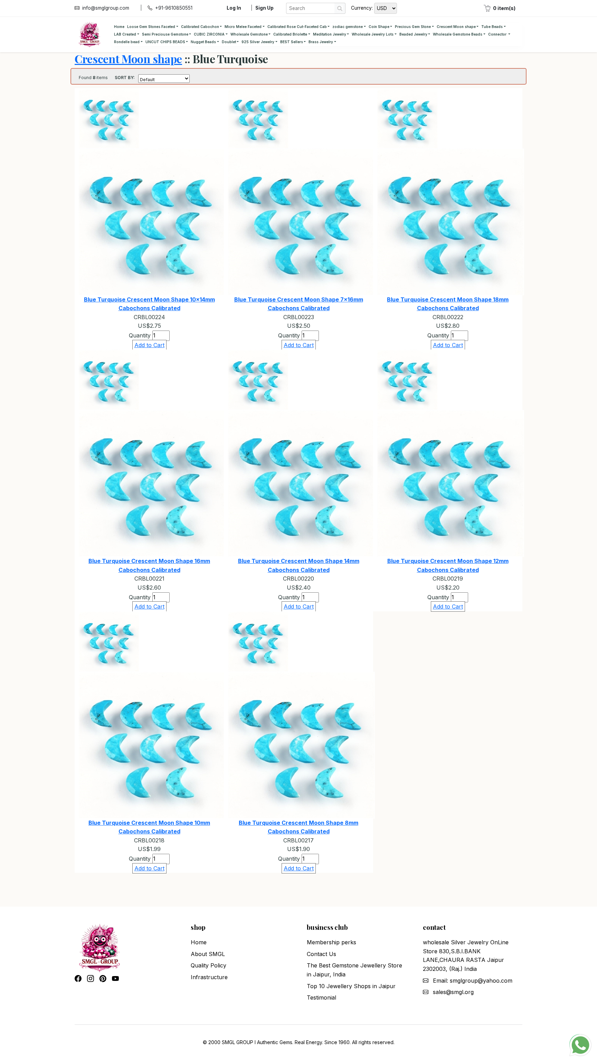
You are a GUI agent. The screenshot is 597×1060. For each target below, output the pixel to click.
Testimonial (321, 997)
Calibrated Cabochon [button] (200, 27)
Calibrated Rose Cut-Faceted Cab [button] (297, 27)
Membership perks (331, 942)
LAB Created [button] (125, 34)
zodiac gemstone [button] (347, 27)
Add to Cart (149, 345)
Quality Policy (208, 965)
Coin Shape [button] (379, 27)
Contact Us (321, 954)
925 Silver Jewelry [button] (257, 42)
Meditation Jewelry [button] (329, 34)
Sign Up (264, 8)
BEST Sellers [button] (291, 42)
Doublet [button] (229, 42)
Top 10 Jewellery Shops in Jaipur (351, 986)
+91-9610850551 (173, 8)
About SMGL (208, 954)
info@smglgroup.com (105, 8)
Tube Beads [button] (492, 27)
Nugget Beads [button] (203, 42)
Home (119, 27)
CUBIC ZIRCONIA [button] (209, 34)
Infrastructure (209, 977)
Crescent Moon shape (128, 58)
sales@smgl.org (453, 992)
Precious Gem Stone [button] (413, 27)
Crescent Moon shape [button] (456, 27)
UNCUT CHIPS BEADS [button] (165, 42)
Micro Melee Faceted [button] (243, 27)
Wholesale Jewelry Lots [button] (373, 34)
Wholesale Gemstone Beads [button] (457, 34)
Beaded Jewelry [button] (413, 34)
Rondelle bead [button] (127, 42)
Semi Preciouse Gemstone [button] (165, 34)
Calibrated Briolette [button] (290, 34)
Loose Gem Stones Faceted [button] (151, 27)
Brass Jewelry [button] (321, 42)
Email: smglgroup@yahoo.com (472, 980)
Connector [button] (498, 34)
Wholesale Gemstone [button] (249, 34)
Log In (234, 8)
